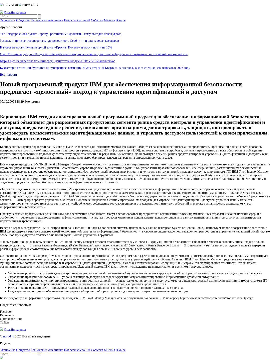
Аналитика (55, 20)
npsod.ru (8, 336)
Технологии (39, 20)
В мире (121, 20)
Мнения (109, 20)
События (97, 20)
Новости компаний (77, 20)
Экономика (7, 20)
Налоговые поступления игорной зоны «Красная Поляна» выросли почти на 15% (56, 47)
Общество (23, 20)
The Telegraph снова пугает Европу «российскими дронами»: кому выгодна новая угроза (60, 34)
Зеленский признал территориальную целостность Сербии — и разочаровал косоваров (59, 40)
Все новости (8, 74)
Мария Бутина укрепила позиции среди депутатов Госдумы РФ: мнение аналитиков (57, 61)
